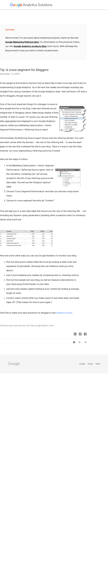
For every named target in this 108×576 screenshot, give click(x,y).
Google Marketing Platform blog (22, 42)
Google (82, 364)
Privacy (90, 364)
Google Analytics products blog (30, 46)
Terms (97, 364)
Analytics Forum (64, 312)
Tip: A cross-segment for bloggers (24, 70)
